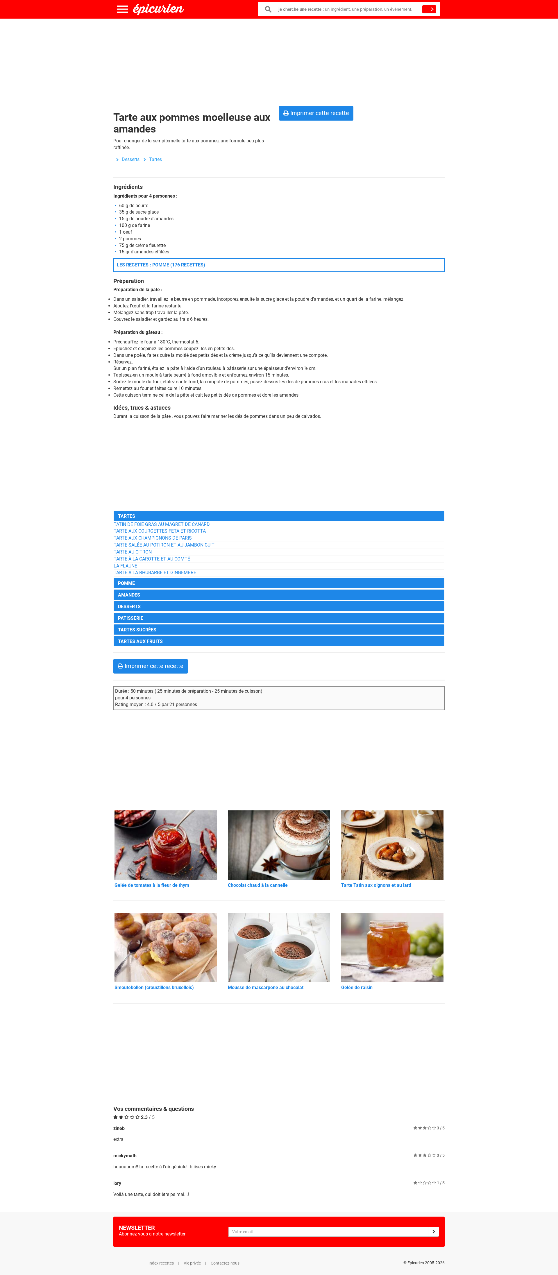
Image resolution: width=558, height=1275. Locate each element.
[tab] (279, 516)
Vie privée (192, 1263)
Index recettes (161, 1263)
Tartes (155, 159)
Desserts (131, 159)
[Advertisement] (279, 61)
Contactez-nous (225, 1263)
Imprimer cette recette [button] (319, 113)
